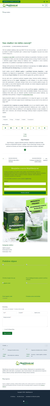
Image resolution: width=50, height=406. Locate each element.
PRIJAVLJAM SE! (25, 192)
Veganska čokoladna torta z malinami (39, 350)
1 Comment (4, 298)
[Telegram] (39, 128)
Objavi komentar (7, 333)
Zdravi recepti (25, 46)
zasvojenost (30, 119)
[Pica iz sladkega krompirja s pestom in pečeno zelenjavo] (37, 270)
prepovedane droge (28, 94)
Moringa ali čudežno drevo (13, 350)
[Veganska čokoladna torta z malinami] (28, 350)
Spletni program (6, 248)
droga (11, 119)
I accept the (9, 329)
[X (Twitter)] (11, 128)
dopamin (5, 119)
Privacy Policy (11, 329)
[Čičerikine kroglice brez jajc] (13, 270)
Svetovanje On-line (7, 249)
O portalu (12, 396)
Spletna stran (37, 312)
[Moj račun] (44, 1)
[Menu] (46, 5)
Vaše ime (6, 181)
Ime (4, 312)
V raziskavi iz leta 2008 (8, 57)
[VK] (33, 128)
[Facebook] (5, 128)
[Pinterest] (16, 128)
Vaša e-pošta (6, 186)
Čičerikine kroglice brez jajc (8, 278)
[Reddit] (28, 128)
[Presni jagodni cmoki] (13, 288)
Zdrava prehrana (17, 46)
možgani (17, 119)
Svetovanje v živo (6, 251)
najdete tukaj (28, 178)
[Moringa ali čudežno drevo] (4, 350)
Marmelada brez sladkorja (13, 355)
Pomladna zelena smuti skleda (33, 296)
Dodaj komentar (7, 317)
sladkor (24, 119)
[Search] (43, 5)
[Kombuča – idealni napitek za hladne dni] (28, 355)
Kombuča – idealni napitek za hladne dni (39, 355)
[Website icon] (25, 150)
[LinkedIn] (22, 128)
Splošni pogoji (20, 396)
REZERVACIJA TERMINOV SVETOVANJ (11, 1)
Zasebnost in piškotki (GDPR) (33, 396)
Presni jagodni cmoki (7, 296)
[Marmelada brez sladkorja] (4, 355)
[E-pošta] (44, 128)
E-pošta (21, 312)
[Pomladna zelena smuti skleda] (37, 288)
